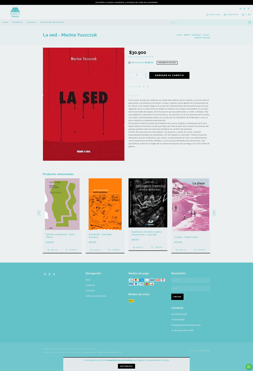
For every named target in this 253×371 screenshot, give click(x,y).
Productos (17, 22)
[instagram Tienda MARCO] (240, 9)
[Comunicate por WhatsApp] (249, 367)
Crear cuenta (214, 15)
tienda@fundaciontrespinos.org (185, 325)
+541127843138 (177, 319)
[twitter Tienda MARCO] (248, 9)
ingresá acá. (89, 352)
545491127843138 (179, 314)
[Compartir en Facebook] (139, 86)
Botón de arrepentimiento (110, 352)
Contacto (32, 22)
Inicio (5, 22)
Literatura (196, 35)
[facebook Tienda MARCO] (244, 9)
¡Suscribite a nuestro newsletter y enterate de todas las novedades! (126, 2)
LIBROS (187, 35)
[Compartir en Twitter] (144, 86)
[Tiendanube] (199, 351)
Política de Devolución (52, 22)
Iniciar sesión (232, 15)
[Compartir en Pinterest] (148, 86)
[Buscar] (249, 22)
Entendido (126, 366)
